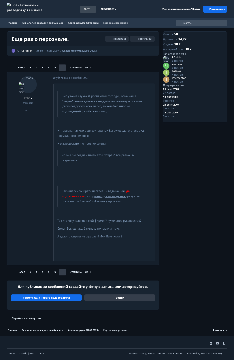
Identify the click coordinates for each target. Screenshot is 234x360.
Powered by (204, 353)
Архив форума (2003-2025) (79, 50)
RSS (42, 353)
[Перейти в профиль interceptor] (166, 79)
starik (28, 98)
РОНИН (176, 57)
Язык (12, 353)
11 (62, 67)
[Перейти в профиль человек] (166, 66)
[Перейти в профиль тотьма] (166, 72)
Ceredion (27, 50)
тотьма (176, 71)
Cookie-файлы (27, 353)
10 (55, 67)
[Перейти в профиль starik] (28, 84)
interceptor (179, 78)
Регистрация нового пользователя (46, 297)
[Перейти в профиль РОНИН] (166, 59)
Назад (21, 67)
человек (177, 64)
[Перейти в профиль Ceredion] (13, 51)
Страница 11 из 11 (80, 67)
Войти (120, 297)
